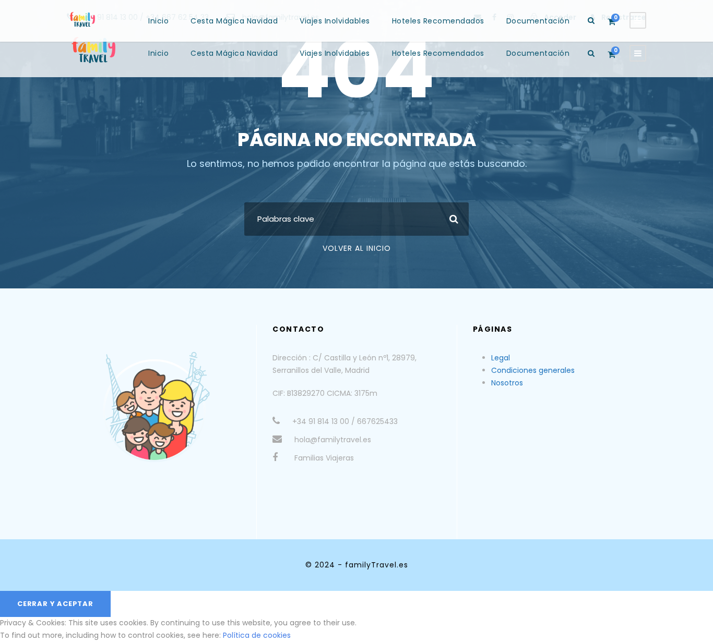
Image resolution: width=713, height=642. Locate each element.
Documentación (538, 53)
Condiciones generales (533, 370)
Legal (500, 358)
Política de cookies (257, 635)
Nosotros (507, 383)
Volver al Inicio (357, 248)
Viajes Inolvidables (335, 53)
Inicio (158, 53)
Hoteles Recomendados (438, 53)
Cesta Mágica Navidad (234, 53)
